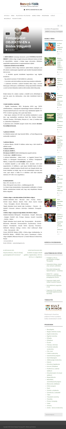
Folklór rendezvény (52, 353)
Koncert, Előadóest (52, 366)
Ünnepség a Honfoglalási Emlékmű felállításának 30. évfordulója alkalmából (54, 31)
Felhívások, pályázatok (23, 15)
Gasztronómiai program (53, 355)
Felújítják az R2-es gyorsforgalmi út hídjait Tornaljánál (53, 259)
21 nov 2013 (11, 50)
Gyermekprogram (52, 357)
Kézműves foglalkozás (53, 364)
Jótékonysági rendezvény (54, 360)
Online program (51, 386)
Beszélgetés (50, 329)
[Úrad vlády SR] (54, 307)
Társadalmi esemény (53, 397)
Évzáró (49, 342)
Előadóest (50, 340)
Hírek (12, 15)
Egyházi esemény (52, 336)
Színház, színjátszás (53, 390)
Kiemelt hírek (36, 15)
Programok (45, 15)
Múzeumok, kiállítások (53, 384)
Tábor (48, 394)
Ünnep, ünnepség (52, 401)
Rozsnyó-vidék (16, 18)
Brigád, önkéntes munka (54, 331)
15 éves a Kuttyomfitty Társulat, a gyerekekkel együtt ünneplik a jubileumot (60, 222)
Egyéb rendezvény (52, 334)
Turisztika (49, 399)
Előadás (49, 338)
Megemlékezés (51, 377)
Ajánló (53, 15)
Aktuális (6, 15)
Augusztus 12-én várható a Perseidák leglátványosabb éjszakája (54, 292)
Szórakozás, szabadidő (53, 392)
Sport (48, 388)
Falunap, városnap (52, 344)
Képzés (49, 362)
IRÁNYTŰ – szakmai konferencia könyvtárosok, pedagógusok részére (54, 275)
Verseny (49, 405)
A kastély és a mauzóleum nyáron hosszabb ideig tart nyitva (60, 142)
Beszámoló (7, 18)
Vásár (48, 403)
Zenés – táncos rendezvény (55, 407)
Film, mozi (50, 351)
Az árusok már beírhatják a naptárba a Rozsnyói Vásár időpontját (60, 183)
